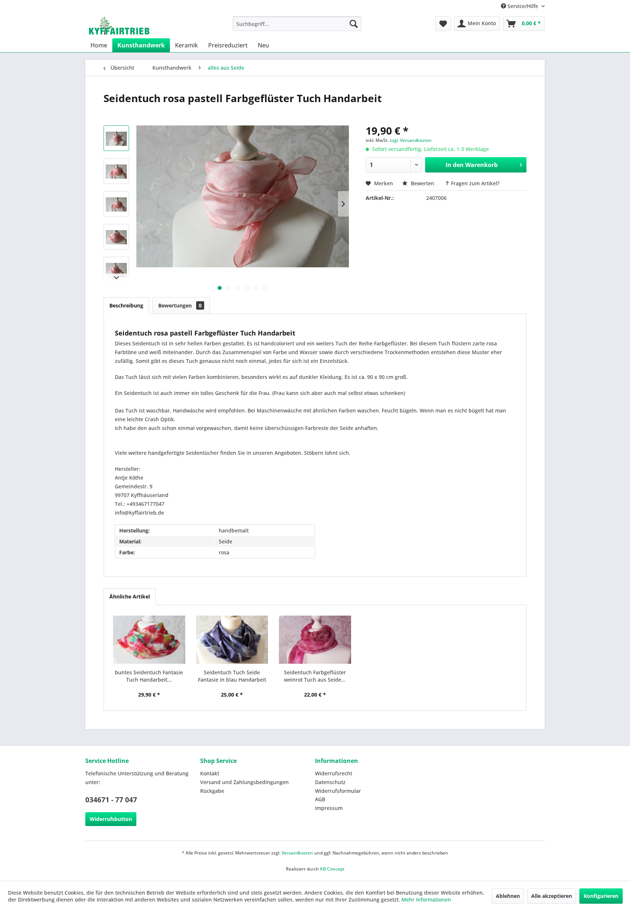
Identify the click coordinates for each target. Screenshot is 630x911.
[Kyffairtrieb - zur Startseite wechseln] (119, 25)
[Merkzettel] (443, 23)
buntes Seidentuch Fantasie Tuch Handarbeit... (149, 676)
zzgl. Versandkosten (411, 140)
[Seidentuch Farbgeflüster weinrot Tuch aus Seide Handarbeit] (315, 639)
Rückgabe (212, 790)
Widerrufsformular (338, 790)
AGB (320, 799)
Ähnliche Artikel (129, 596)
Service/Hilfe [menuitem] (523, 6)
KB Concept (332, 869)
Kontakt (209, 773)
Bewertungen (180, 305)
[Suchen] (353, 23)
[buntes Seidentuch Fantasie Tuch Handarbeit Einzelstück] (149, 639)
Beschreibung (126, 305)
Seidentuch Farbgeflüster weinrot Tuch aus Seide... (315, 676)
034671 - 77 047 (111, 800)
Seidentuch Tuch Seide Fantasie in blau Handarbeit (232, 676)
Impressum (329, 808)
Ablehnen (508, 895)
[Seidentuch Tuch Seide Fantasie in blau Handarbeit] (232, 639)
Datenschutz (330, 782)
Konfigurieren (601, 895)
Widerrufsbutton (111, 818)
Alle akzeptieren (551, 895)
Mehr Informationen (426, 899)
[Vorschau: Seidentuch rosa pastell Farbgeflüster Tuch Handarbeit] (116, 138)
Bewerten (422, 183)
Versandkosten (297, 853)
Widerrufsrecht (333, 773)
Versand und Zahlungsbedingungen (244, 782)
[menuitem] (297, 23)
